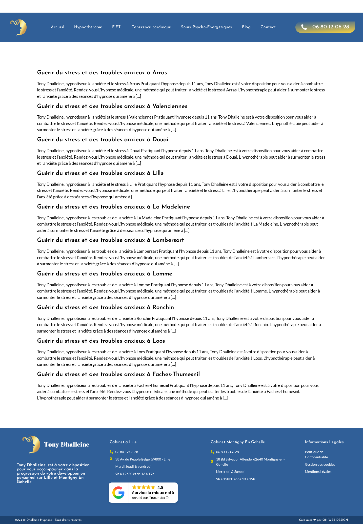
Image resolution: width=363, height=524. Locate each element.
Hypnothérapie (88, 27)
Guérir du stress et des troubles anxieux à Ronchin (105, 308)
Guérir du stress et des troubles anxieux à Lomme (104, 274)
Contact (268, 27)
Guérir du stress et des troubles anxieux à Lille (100, 173)
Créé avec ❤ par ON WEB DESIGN (323, 520)
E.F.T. (116, 27)
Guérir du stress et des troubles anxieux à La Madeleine (113, 207)
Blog (246, 27)
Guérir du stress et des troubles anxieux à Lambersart (110, 240)
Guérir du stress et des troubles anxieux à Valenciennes (112, 106)
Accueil (57, 27)
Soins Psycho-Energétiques (206, 27)
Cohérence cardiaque (151, 27)
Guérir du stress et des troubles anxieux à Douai (102, 140)
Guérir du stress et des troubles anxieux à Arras (102, 73)
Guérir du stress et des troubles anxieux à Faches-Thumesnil (118, 374)
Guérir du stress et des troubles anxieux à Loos (101, 341)
